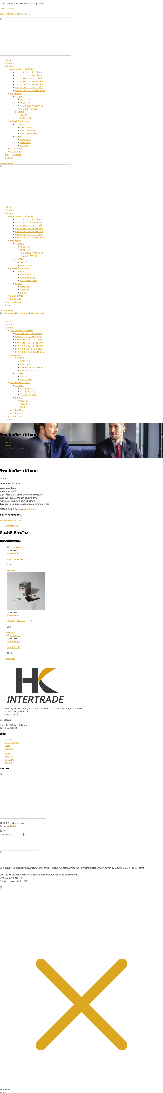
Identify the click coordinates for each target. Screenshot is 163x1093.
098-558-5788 (7, 8)
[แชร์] (6, 1089)
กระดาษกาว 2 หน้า (16, 559)
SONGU (8, 762)
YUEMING (9, 756)
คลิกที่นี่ (12, 491)
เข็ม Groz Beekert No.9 (19, 621)
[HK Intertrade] (7, 313)
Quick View (10, 570)
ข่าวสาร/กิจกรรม (12, 742)
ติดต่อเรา (9, 748)
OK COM (13, 826)
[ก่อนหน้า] (1, 1092)
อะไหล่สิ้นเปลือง (30, 509)
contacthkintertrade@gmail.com (15, 13)
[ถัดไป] (4, 1092)
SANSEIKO (9, 759)
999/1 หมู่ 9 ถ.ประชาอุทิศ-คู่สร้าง (13, 874)
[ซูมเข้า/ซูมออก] (1, 1089)
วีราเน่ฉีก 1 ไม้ (13, 647)
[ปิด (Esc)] (9, 1089)
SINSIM (8, 753)
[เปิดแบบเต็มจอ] (4, 1089)
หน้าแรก (8, 442)
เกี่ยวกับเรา (9, 739)
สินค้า (7, 445)
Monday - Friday (7, 880)
